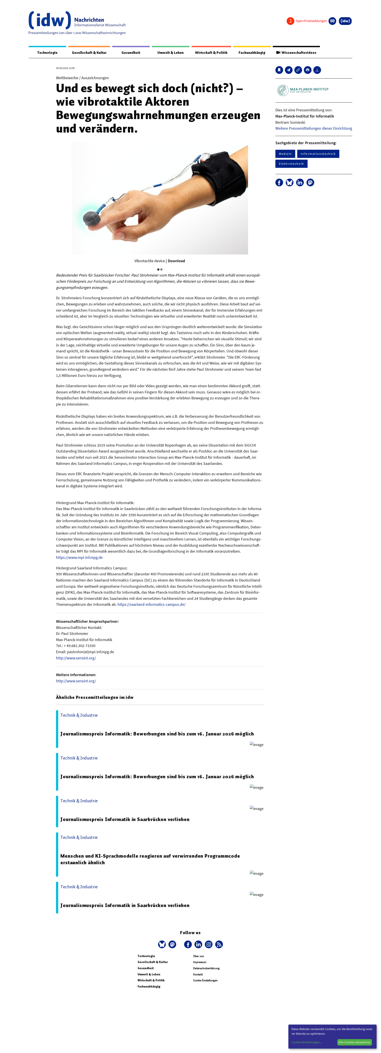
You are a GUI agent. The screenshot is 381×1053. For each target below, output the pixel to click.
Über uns (198, 956)
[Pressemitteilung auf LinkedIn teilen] (300, 182)
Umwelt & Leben (170, 52)
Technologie (47, 52)
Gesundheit (130, 52)
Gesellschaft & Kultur (89, 52)
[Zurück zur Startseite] (77, 23)
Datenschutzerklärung (206, 968)
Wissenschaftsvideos (298, 52)
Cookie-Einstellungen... (306, 1042)
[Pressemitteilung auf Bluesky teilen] (289, 182)
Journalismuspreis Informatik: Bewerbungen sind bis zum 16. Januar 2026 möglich (157, 733)
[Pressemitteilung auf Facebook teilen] (279, 182)
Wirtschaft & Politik (211, 52)
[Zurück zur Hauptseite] (345, 21)
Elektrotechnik (291, 164)
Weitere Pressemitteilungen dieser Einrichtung (313, 128)
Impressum (199, 962)
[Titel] (279, 70)
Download (176, 260)
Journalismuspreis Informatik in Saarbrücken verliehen (124, 819)
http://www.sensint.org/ (76, 657)
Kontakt (198, 974)
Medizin (285, 154)
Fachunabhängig (252, 52)
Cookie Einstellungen (205, 980)
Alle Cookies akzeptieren (354, 1042)
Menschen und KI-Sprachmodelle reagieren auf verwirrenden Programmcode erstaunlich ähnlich (150, 859)
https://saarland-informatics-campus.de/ (151, 604)
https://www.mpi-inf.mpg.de (79, 557)
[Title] (298, 70)
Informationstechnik (318, 154)
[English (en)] (332, 21)
